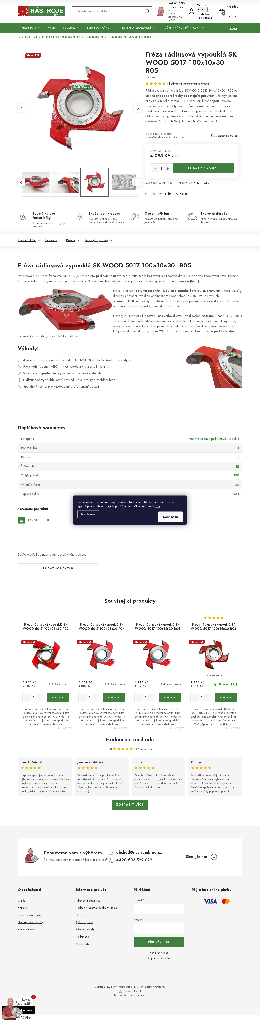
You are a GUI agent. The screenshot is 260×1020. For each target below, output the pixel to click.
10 (237, 466)
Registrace (204, 18)
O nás (21, 900)
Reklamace (82, 937)
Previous (22, 108)
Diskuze (71, 240)
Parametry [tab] (51, 240)
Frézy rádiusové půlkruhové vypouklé (213, 439)
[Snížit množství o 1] (155, 168)
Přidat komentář (58, 568)
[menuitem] (31, 28)
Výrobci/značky (85, 929)
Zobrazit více (130, 804)
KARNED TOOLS (199, 183)
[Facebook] (214, 857)
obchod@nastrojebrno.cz (139, 852)
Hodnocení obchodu (130, 739)
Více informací (207, 121)
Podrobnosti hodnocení (196, 83)
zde (157, 506)
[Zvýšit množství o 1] (167, 168)
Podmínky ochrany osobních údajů (96, 908)
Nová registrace (159, 952)
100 (236, 475)
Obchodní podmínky (88, 900)
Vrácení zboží (84, 944)
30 (237, 484)
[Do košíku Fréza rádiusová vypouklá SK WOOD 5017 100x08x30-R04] (114, 697)
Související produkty (96, 240)
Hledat (147, 11)
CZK (201, 9)
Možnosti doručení (227, 136)
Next (138, 108)
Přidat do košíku (203, 168)
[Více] (231, 28)
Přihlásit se (159, 942)
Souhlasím (170, 516)
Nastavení (88, 514)
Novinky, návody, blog (31, 922)
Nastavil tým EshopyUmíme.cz (130, 995)
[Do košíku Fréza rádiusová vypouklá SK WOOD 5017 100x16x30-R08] (226, 697)
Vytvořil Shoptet (132, 991)
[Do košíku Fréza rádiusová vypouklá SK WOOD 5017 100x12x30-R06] (170, 697)
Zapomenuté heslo (159, 958)
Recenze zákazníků (29, 915)
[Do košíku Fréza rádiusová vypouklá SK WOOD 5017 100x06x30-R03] (58, 697)
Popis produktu (27, 240)
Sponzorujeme (26, 929)
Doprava (81, 915)
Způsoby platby (84, 922)
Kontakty (23, 908)
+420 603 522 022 (177, 5)
